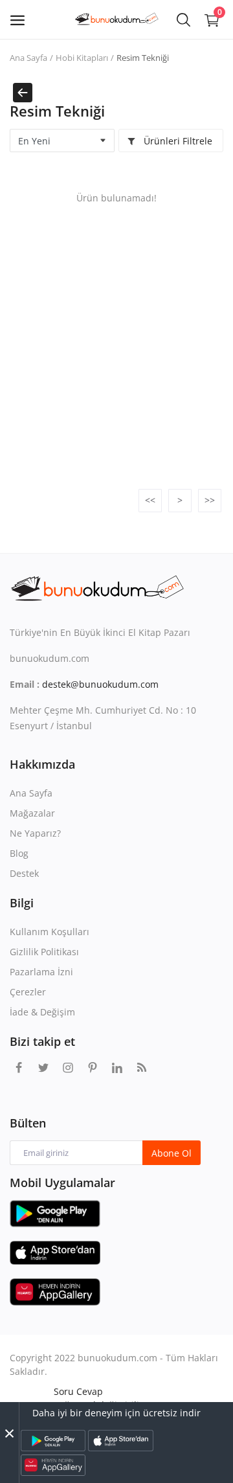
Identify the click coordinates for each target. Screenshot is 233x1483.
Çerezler (28, 992)
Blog (19, 853)
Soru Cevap (78, 1391)
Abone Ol (171, 1153)
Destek (24, 873)
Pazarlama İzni (41, 972)
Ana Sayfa (28, 57)
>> (210, 500)
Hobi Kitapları (82, 57)
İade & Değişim (42, 1012)
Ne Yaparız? (35, 833)
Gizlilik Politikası (44, 951)
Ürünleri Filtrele (176, 141)
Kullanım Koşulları (49, 931)
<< (150, 500)
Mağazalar (32, 813)
